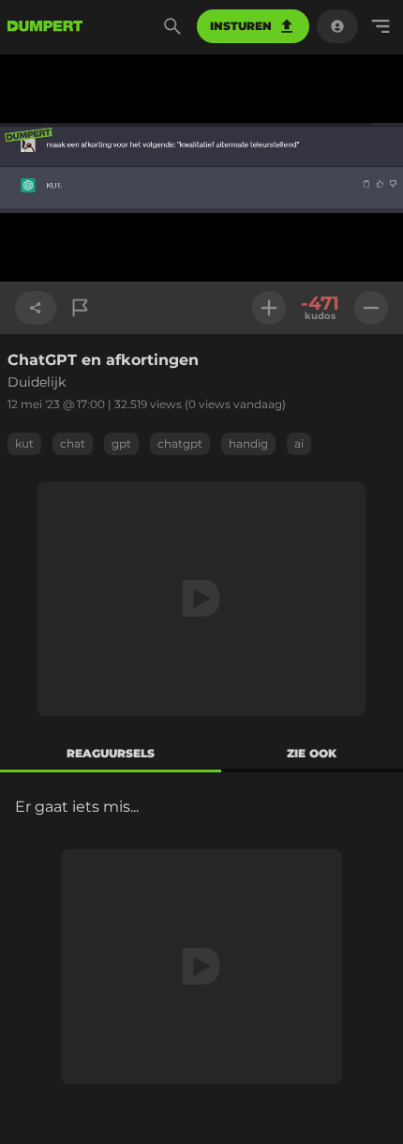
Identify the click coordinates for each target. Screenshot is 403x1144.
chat (72, 443)
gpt (121, 443)
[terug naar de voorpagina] (44, 26)
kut (24, 443)
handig (248, 443)
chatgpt (179, 443)
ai (299, 443)
